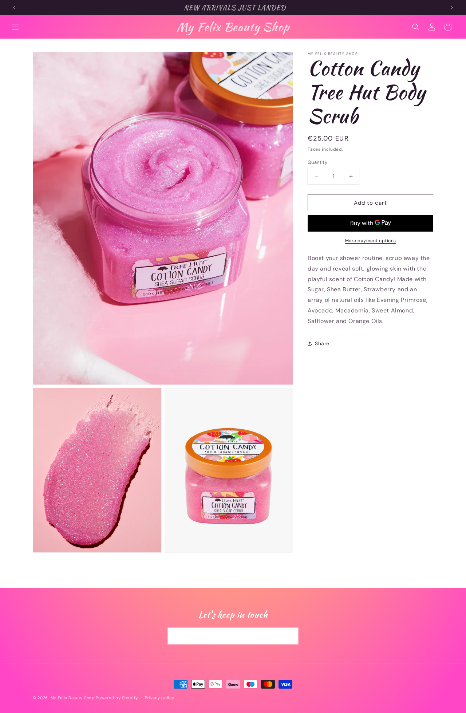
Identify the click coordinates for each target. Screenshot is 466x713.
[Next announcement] (452, 8)
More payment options (370, 241)
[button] (15, 27)
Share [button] (322, 343)
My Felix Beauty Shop (73, 697)
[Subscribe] (290, 636)
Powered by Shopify (117, 697)
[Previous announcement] (14, 8)
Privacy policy (159, 697)
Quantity (317, 162)
